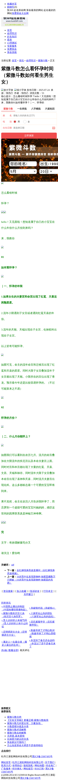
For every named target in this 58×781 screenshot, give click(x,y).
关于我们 (49, 762)
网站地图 (39, 765)
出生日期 (7, 128)
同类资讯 (6, 603)
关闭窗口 (28, 594)
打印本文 (48, 591)
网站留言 (28, 768)
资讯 (21, 60)
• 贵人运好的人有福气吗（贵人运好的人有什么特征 (15, 623)
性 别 (7, 121)
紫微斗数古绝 (14, 717)
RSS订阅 (39, 768)
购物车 (10, 7)
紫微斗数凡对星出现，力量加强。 (25, 723)
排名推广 (50, 765)
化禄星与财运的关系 (18, 739)
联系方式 (6, 765)
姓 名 (7, 115)
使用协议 (17, 765)
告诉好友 (35, 591)
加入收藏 (21, 591)
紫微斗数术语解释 (16, 729)
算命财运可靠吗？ (16, 742)
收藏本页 (12, 4)
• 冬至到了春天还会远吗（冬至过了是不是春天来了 (42, 643)
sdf (12, 564)
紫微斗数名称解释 (16, 732)
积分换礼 (17, 768)
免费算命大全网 (20, 13)
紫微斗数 (43, 60)
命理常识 (31, 60)
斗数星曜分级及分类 (18, 726)
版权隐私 (28, 765)
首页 (14, 60)
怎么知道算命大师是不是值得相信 (25, 745)
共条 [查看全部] (10, 650)
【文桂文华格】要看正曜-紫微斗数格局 (27, 720)
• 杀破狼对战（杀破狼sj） (42, 608)
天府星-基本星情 (16, 736)
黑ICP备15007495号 (42, 756)
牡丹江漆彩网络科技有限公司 (27, 762)
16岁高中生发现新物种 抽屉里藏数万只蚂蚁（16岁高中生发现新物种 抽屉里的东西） (31, 579)
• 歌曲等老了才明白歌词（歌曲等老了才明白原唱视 (42, 633)
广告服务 (6, 768)
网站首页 (6, 762)
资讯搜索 (8, 591)
